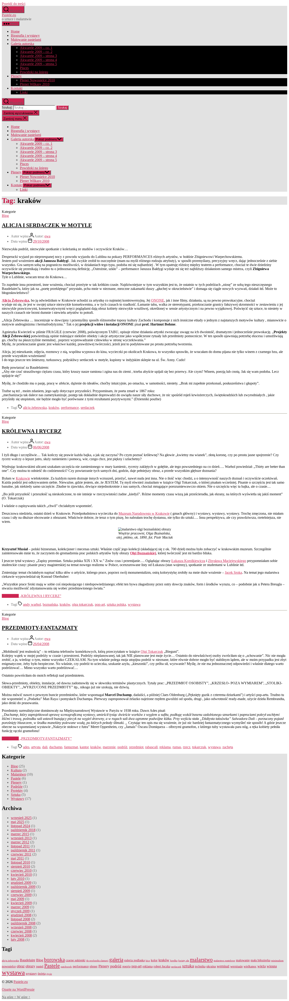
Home (15, 31)
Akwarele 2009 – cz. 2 (36, 52)
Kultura (16, 770)
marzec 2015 (20, 834)
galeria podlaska (134, 960)
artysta (35, 747)
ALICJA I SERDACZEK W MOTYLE (47, 225)
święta (42, 973)
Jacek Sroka (233, 572)
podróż (122, 747)
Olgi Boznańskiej (143, 553)
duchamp (55, 747)
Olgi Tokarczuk (152, 651)
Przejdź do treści (13, 4)
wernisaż (223, 966)
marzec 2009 (20, 907)
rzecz (186, 747)
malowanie (243, 960)
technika (200, 966)
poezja (126, 966)
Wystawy (17, 799)
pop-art (100, 604)
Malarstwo (18, 774)
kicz (148, 960)
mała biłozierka (260, 960)
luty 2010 (17, 878)
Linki (24, 92)
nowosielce (9, 966)
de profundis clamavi (97, 960)
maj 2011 (17, 858)
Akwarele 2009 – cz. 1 (36, 48)
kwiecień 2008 (21, 935)
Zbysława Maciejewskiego (227, 561)
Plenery (16, 76)
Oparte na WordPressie (18, 989)
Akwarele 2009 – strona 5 (38, 64)
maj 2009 (17, 899)
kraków (54, 408)
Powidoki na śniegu (34, 72)
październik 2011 (23, 850)
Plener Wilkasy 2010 (34, 84)
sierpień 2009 (20, 891)
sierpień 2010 (20, 866)
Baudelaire (27, 960)
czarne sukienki (75, 960)
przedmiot (136, 747)
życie (49, 974)
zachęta (227, 747)
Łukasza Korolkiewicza (188, 561)
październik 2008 (23, 923)
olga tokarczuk (82, 604)
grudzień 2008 (21, 915)
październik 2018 (23, 830)
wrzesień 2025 (21, 818)
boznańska (50, 604)
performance (70, 408)
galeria (116, 959)
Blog (5, 216)
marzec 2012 (20, 842)
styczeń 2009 (20, 911)
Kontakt (16, 88)
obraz (21, 966)
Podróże (17, 786)
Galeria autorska (22, 44)
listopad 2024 (20, 826)
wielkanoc (250, 966)
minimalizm (277, 960)
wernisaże (236, 966)
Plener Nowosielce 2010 (37, 80)
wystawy (31, 973)
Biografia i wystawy (25, 35)
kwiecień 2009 (21, 903)
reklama (165, 747)
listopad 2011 (20, 846)
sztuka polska (116, 604)
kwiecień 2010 (21, 874)
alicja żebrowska (35, 408)
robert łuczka (162, 966)
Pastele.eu (9, 15)
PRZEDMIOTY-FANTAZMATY (40, 628)
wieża (261, 966)
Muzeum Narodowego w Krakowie (144, 513)
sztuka (188, 966)
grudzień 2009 (21, 883)
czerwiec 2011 (21, 854)
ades (26, 747)
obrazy (30, 966)
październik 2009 (23, 887)
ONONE (157, 300)
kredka (173, 960)
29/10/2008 (41, 241)
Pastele (16, 778)
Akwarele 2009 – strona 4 (38, 60)
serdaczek (88, 408)
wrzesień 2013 (21, 838)
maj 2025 (17, 822)
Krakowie (23, 478)
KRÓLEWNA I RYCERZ (31, 431)
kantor (84, 747)
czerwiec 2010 (21, 870)
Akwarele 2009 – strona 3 (38, 56)
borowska (54, 959)
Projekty (17, 790)
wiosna (272, 966)
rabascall (151, 747)
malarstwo (201, 959)
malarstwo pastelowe (224, 960)
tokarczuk (199, 747)
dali (44, 747)
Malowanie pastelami (26, 39)
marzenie (109, 747)
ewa (47, 236)
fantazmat (71, 747)
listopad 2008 (20, 919)
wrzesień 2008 (21, 927)
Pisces (24, 68)
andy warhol (32, 604)
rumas (176, 747)
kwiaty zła (183, 960)
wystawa (134, 604)
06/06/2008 (41, 447)
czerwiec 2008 (21, 931)
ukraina (211, 966)
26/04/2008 (41, 644)
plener (94, 966)
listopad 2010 (20, 862)
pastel (39, 966)
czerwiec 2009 (21, 895)
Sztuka (16, 794)
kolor (154, 960)
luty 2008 (17, 939)
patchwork (66, 966)
